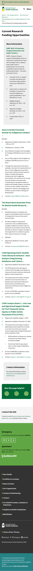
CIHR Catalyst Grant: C (12, 303)
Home (4, 15)
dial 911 (27, 435)
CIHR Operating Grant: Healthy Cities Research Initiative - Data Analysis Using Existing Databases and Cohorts (16, 257)
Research (5, 17)
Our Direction (24, 15)
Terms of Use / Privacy (11, 532)
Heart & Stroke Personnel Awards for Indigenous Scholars (16, 131)
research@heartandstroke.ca (20, 196)
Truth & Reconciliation (20, 566)
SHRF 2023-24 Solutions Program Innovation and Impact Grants (15, 50)
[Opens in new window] (10, 537)
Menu (29, 9)
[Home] (10, 9)
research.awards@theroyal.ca (20, 246)
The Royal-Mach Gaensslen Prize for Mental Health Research (16, 204)
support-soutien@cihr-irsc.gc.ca (21, 297)
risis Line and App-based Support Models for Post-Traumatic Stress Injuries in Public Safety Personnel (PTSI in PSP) (16, 309)
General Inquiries (17, 416)
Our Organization (12, 15)
